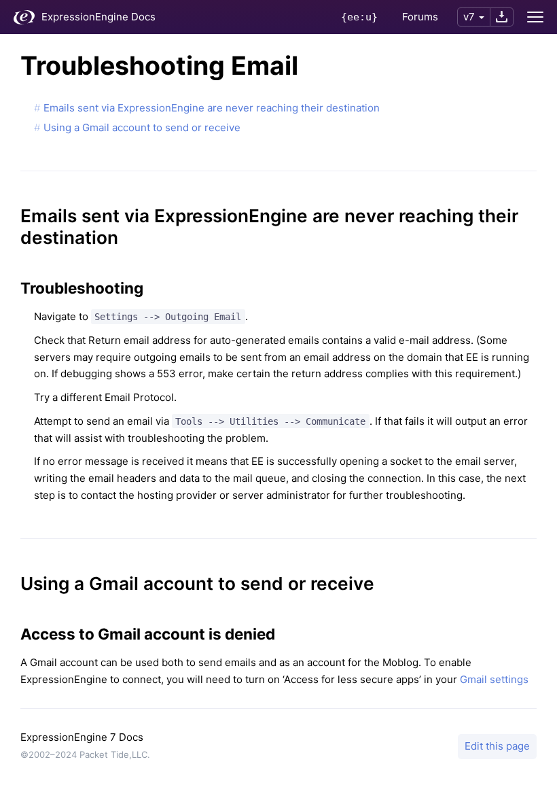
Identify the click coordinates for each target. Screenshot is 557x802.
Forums (420, 16)
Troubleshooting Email (159, 65)
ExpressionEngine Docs (98, 16)
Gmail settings (494, 679)
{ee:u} (359, 17)
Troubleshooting (81, 288)
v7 (469, 16)
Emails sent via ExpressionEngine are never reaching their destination (211, 107)
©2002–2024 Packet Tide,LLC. (85, 754)
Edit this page (497, 745)
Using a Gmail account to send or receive (141, 127)
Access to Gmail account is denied (147, 634)
